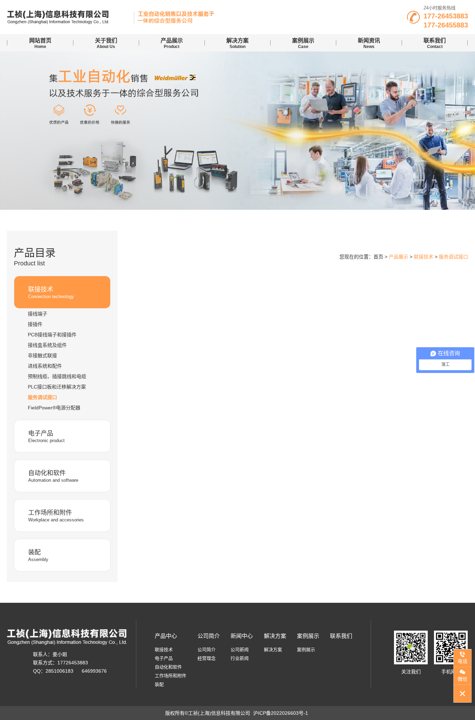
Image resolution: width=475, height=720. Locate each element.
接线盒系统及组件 (47, 345)
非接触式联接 (42, 355)
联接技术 (164, 649)
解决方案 (275, 636)
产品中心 (166, 636)
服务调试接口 (42, 397)
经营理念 (207, 658)
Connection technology (51, 292)
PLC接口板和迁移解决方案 (57, 387)
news (369, 43)
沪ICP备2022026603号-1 (280, 713)
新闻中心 (242, 636)
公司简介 (209, 636)
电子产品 (164, 658)
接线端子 (37, 314)
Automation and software (53, 476)
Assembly (38, 555)
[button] (229, 202)
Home (40, 43)
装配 (159, 684)
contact (435, 43)
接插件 (35, 324)
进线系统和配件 (45, 366)
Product (172, 43)
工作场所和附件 (170, 675)
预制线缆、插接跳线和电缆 (57, 376)
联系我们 (341, 636)
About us (106, 43)
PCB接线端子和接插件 (52, 334)
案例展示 (308, 636)
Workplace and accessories (56, 515)
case (303, 43)
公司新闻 (240, 649)
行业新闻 (240, 658)
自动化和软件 (168, 667)
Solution (237, 43)
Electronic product (46, 436)
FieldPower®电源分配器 (54, 407)
